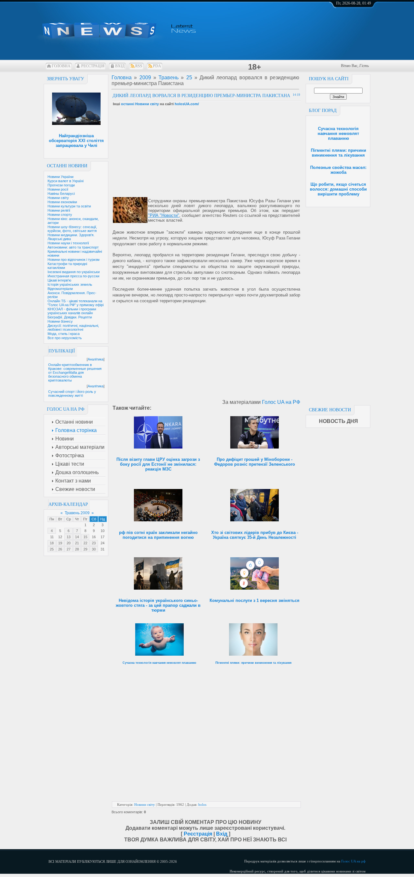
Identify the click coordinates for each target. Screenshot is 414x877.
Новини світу (58, 198)
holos (202, 804)
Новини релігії (59, 210)
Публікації (62, 351)
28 (77, 549)
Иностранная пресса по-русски (73, 276)
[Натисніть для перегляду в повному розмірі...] (130, 222)
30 (94, 549)
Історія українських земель (70, 284)
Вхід (120, 66)
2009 (145, 77)
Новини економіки (62, 202)
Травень (168, 77)
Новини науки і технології (68, 243)
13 (69, 537)
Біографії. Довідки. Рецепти (70, 317)
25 (52, 549)
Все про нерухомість (65, 338)
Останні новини (67, 165)
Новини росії (58, 189)
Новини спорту (60, 214)
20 (69, 543)
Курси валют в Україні (65, 181)
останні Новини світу (140, 104)
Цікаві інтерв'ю (59, 280)
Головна (61, 66)
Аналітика (96, 359)
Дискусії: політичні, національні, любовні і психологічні (73, 327)
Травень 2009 (77, 513)
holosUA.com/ (187, 104)
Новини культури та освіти (69, 206)
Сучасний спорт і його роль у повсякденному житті (72, 393)
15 (85, 537)
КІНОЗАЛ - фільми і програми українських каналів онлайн (72, 311)
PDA (157, 66)
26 (60, 549)
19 (60, 543)
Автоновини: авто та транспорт (73, 247)
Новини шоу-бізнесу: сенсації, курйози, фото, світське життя (72, 229)
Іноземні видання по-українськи (74, 272)
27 (69, 549)
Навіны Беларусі (61, 193)
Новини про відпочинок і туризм (74, 259)
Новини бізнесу (60, 321)
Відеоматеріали (60, 289)
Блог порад (323, 110)
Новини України (60, 177)
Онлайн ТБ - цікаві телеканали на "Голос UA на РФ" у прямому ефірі (76, 303)
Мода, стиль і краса (64, 334)
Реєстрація (92, 66)
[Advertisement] (338, 304)
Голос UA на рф (353, 861)
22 (85, 543)
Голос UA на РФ (281, 402)
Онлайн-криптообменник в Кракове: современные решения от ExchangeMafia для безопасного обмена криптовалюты (75, 372)
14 (77, 537)
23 (94, 543)
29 (85, 549)
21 (77, 543)
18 (52, 543)
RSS (138, 66)
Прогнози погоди (61, 185)
